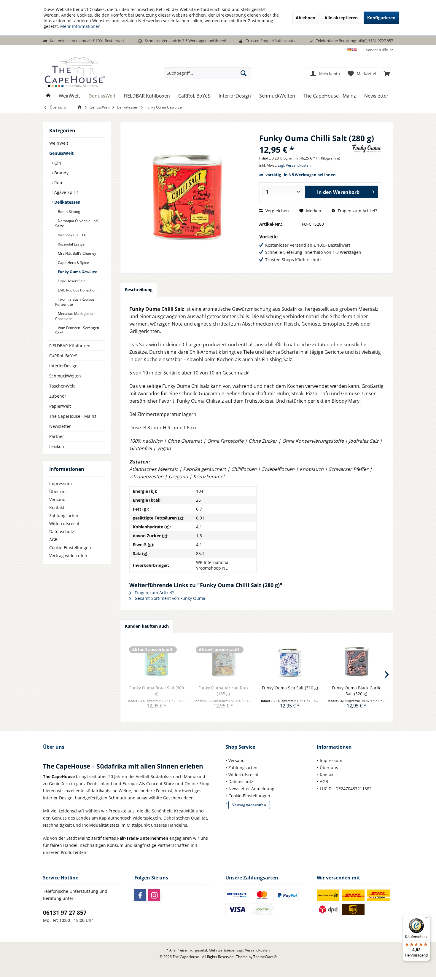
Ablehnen (305, 17)
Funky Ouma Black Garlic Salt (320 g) (356, 691)
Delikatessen (66, 202)
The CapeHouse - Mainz (72, 416)
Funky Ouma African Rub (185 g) (223, 691)
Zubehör (57, 396)
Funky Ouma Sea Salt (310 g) (290, 688)
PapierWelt (60, 406)
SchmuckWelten (65, 376)
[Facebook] (140, 895)
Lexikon (56, 446)
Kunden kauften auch (147, 626)
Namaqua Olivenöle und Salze (76, 223)
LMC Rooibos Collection (76, 290)
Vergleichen (276, 210)
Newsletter (60, 426)
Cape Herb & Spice (73, 262)
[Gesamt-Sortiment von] (366, 149)
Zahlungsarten (63, 515)
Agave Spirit (65, 192)
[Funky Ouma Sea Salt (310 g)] (290, 661)
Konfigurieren (381, 17)
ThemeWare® (265, 956)
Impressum (60, 483)
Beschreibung (138, 289)
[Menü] (426, 918)
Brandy (61, 173)
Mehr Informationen (80, 26)
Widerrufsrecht (64, 523)
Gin (57, 163)
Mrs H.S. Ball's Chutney (76, 253)
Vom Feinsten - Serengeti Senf (77, 330)
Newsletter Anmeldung (251, 788)
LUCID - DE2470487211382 (346, 788)
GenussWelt (61, 153)
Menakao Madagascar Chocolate (75, 316)
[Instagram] (154, 895)
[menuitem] (377, 50)
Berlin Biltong (68, 211)
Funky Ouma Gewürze (77, 271)
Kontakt (56, 507)
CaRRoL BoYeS (63, 355)
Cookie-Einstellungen (70, 547)
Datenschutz (61, 531)
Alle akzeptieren (341, 17)
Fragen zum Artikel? (357, 210)
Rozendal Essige (71, 244)
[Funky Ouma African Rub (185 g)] (223, 661)
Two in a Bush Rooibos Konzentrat (75, 302)
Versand (57, 499)
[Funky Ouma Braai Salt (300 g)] (157, 661)
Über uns (58, 491)
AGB (53, 539)
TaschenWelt (62, 386)
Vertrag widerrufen (68, 555)
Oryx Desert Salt (71, 280)
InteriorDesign (63, 366)
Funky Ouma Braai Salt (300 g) (156, 691)
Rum (58, 182)
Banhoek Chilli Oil (72, 235)
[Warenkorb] (387, 73)
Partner (56, 436)
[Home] (48, 96)
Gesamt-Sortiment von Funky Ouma (169, 598)
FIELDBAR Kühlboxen (69, 345)
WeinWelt (58, 143)
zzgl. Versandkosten (294, 165)
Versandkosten (257, 950)
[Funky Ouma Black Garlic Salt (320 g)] (357, 661)
